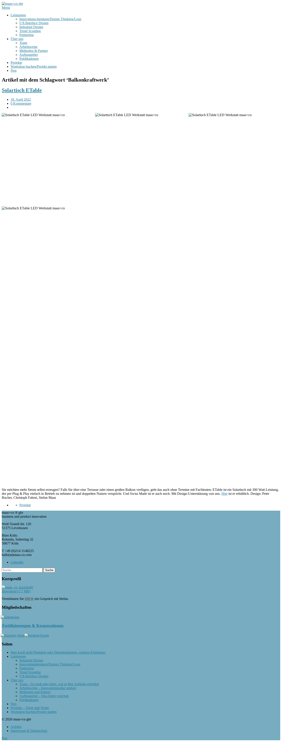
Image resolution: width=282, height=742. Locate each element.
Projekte (16, 62)
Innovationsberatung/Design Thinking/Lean (49, 664)
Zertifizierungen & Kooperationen (32, 625)
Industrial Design (31, 27)
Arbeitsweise (28, 47)
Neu (14, 70)
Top (4, 738)
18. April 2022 (21, 99)
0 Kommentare (21, 103)
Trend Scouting (30, 31)
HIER (29, 599)
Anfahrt (16, 727)
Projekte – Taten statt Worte (30, 708)
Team (23, 43)
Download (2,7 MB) (16, 591)
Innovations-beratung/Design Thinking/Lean (50, 19)
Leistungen (18, 15)
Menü (6, 7)
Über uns (17, 39)
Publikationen (29, 58)
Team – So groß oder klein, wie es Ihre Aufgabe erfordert (59, 684)
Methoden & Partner (33, 51)
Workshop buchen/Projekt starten (34, 66)
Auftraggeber (28, 55)
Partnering (26, 35)
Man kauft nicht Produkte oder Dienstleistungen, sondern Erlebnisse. (58, 652)
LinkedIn (17, 562)
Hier (224, 493)
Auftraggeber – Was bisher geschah (44, 696)
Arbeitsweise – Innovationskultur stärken (47, 688)
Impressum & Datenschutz (29, 731)
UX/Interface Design (33, 23)
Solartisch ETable (22, 90)
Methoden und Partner (34, 692)
